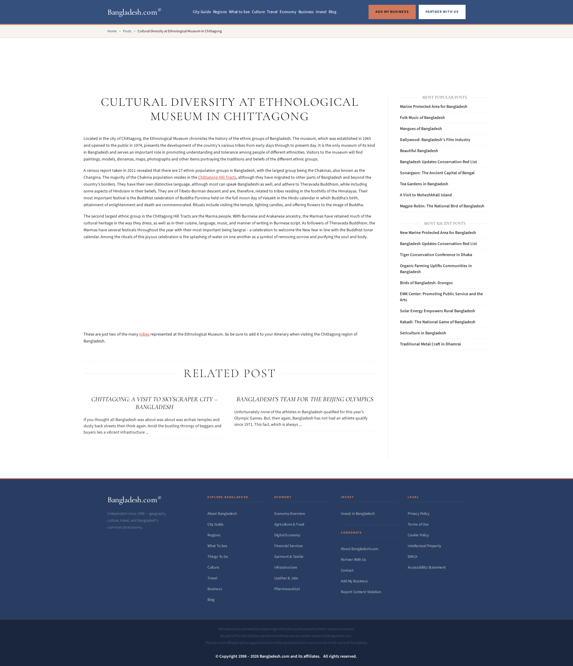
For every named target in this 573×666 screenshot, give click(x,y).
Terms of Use (418, 524)
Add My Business (354, 581)
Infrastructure (285, 567)
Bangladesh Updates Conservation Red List (438, 162)
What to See (239, 12)
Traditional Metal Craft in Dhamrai (430, 344)
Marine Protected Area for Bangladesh (433, 107)
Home (112, 31)
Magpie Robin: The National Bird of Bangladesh (442, 206)
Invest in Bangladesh (358, 513)
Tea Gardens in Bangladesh (424, 184)
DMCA (412, 556)
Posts (127, 31)
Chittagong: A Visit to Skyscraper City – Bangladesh (154, 403)
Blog (332, 12)
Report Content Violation (361, 592)
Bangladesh (134, 12)
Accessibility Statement (427, 567)
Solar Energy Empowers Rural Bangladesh (437, 311)
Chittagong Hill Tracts (217, 177)
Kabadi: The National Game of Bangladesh (437, 322)
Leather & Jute (286, 578)
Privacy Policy (418, 513)
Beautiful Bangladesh (419, 151)
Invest (321, 12)
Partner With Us (353, 559)
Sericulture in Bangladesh (423, 333)
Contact (347, 570)
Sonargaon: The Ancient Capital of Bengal (437, 173)
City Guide (202, 12)
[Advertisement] (286, 59)
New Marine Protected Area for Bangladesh (438, 233)
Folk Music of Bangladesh (422, 118)
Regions (220, 12)
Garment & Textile (289, 556)
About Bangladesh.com (359, 549)
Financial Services (288, 546)
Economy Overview (289, 513)
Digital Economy (287, 535)
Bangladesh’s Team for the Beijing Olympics (304, 399)
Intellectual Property (424, 546)
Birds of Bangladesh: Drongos (426, 283)
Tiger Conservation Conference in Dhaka (436, 255)
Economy (288, 12)
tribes (144, 334)
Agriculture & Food (289, 524)
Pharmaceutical (287, 589)
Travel (272, 12)
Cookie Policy (418, 535)
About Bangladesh (222, 513)
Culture (258, 12)
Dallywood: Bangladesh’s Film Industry (435, 140)
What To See (217, 546)
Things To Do (217, 556)
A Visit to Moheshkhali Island (426, 195)
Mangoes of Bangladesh (421, 129)
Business (306, 12)
